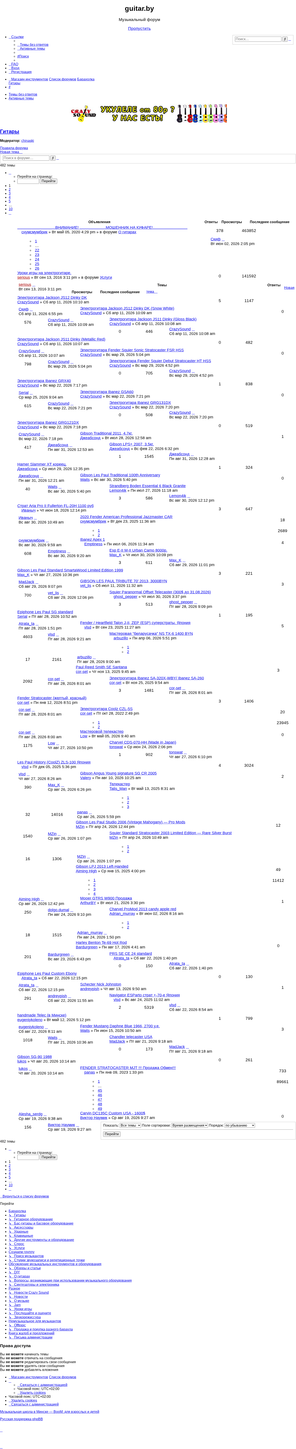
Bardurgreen (87, 947)
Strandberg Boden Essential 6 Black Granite (147, 486)
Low (83, 736)
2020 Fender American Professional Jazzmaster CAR (126, 517)
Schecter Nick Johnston (100, 984)
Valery (85, 778)
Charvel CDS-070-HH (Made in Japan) (142, 742)
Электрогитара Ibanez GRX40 (44, 381)
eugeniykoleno (29, 1020)
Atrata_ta (26, 623)
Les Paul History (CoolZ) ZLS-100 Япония (54, 762)
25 (37, 264)
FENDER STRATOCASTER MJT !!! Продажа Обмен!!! (128, 1068)
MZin (80, 827)
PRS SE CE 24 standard (130, 953)
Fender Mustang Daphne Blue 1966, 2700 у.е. (120, 1026)
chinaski (27, 140)
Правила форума (14, 148)
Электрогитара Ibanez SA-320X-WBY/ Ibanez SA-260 (156, 678)
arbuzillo (121, 638)
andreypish (89, 989)
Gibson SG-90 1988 (34, 1057)
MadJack (26, 582)
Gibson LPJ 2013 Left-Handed (102, 866)
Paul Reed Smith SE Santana (101, 667)
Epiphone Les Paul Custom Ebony (47, 973)
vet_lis (85, 585)
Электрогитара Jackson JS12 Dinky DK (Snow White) (127, 308)
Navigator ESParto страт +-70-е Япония (144, 995)
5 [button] (10, 201)
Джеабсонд (90, 438)
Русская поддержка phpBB (21, 1419)
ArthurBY (88, 903)
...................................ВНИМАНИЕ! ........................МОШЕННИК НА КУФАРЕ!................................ (102, 227)
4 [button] (10, 197)
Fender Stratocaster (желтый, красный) (51, 698)
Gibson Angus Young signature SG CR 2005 (118, 773)
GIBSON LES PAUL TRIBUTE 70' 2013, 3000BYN (123, 581)
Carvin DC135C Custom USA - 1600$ (112, 1113)
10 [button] (11, 209)
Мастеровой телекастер (102, 731)
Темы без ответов (23, 94)
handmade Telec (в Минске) (41, 1015)
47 (100, 1099)
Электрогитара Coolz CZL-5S (106, 709)
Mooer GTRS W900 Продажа (106, 898)
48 (100, 1104)
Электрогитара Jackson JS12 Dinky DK (52, 297)
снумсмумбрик (93, 521)
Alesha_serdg (30, 1114)
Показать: (111, 1125)
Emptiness (93, 544)
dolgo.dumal (58, 910)
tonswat (116, 747)
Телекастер (119, 784)
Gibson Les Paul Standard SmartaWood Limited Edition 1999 (70, 570)
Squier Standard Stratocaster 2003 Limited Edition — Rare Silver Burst (170, 833)
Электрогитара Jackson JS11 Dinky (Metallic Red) (61, 339)
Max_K (115, 555)
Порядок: (216, 1125)
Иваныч (28, 510)
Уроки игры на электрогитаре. (44, 273)
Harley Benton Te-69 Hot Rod (101, 942)
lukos (21, 1061)
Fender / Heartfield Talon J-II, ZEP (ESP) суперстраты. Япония (135, 623)
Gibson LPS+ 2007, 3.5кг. (131, 444)
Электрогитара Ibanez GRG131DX (140, 402)
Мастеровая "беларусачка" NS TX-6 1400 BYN (151, 633)
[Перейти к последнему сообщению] (31, 309)
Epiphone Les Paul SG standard (45, 612)
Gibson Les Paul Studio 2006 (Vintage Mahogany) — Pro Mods (130, 822)
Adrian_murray (122, 913)
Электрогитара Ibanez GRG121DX (48, 422)
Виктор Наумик (93, 1118)
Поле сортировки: (156, 1125)
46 (100, 1095)
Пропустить (139, 28)
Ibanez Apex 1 (92, 539)
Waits (85, 479)
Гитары (9, 131)
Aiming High (86, 871)
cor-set (82, 671)
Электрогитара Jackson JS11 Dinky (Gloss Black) (153, 319)
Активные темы (21, 98)
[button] (10, 173)
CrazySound (28, 302)
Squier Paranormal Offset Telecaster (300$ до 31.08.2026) (160, 592)
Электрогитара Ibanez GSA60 (106, 392)
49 (100, 1108)
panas (82, 812)
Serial (24, 393)
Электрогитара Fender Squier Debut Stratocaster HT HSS (160, 361)
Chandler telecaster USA (130, 1037)
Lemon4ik (117, 490)
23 (37, 255)
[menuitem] (33, 44)
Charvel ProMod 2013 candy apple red (142, 909)
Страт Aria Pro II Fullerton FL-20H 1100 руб (55, 506)
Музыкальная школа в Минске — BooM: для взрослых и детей (49, 1412)
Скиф (24, 309)
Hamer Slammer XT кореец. (42, 464)
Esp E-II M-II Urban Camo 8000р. (138, 550)
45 (100, 1090)
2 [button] (10, 189)
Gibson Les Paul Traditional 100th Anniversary (120, 475)
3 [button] (10, 193)
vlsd (87, 627)
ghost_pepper (125, 596)
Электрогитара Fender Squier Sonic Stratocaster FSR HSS (132, 350)
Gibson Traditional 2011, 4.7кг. (106, 433)
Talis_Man (118, 788)
